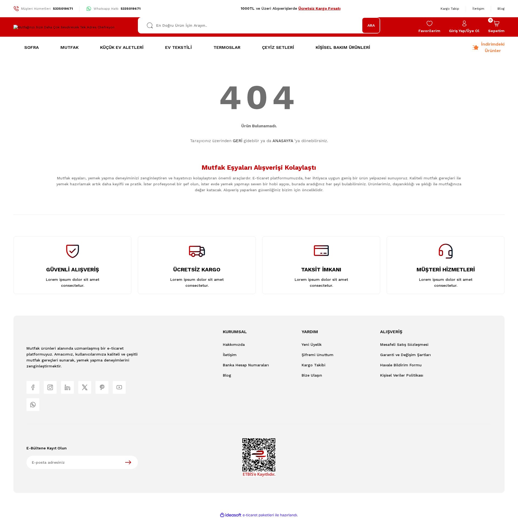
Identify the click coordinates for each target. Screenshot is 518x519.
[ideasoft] (230, 515)
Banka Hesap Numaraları (246, 365)
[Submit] (128, 462)
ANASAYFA (282, 140)
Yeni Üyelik (312, 344)
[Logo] (63, 27)
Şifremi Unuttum (317, 355)
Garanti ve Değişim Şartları (405, 355)
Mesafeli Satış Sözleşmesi (404, 344)
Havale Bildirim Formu (401, 365)
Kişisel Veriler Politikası (401, 375)
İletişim (230, 355)
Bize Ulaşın (312, 375)
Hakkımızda (234, 344)
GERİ (237, 140)
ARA (371, 25)
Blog (227, 375)
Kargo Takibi (313, 365)
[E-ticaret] (258, 515)
